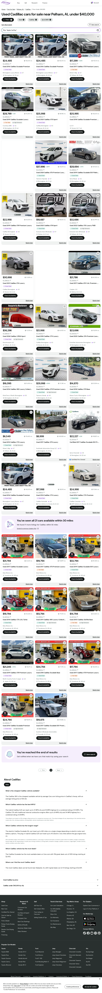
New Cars (4, 909)
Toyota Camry (5, 962)
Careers (51, 976)
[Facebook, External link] (88, 933)
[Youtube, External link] (91, 933)
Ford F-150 (38, 958)
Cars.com (17, 986)
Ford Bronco (39, 955)
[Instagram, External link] (95, 933)
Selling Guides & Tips (40, 917)
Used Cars (4, 905)
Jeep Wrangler (56, 952)
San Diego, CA (71, 928)
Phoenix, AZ (70, 915)
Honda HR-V (22, 965)
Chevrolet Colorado (75, 967)
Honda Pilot (21, 962)
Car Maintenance (55, 924)
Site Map (53, 927)
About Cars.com (16, 976)
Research (34, 3)
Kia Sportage (90, 952)
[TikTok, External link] (84, 933)
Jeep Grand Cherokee (59, 955)
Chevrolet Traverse (75, 960)
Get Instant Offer (39, 909)
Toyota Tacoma (6, 958)
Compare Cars (22, 918)
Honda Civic (22, 955)
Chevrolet (72, 948)
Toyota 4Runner (6, 965)
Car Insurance (54, 921)
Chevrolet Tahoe (74, 964)
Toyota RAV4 (5, 952)
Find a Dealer (5, 921)
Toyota (3, 948)
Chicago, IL (70, 905)
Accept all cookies (91, 987)
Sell (26, 3)
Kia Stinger (89, 958)
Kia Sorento (89, 955)
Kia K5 (88, 962)
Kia (87, 948)
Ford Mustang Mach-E (42, 962)
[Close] (100, 979)
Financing (4, 935)
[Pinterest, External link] (99, 933)
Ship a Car (53, 914)
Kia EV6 (88, 965)
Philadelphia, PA (71, 922)
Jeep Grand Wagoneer (59, 962)
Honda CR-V (22, 952)
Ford (36, 948)
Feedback (88, 976)
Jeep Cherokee (57, 965)
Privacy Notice (24, 984)
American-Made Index (24, 928)
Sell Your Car (38, 905)
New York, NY (71, 925)
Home (3, 9)
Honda (20, 948)
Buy (18, 3)
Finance (44, 3)
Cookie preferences (72, 987)
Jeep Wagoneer (57, 958)
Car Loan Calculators (56, 905)
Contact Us (26, 976)
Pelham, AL (20, 9)
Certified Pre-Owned (7, 912)
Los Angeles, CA (71, 912)
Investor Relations (38, 976)
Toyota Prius (5, 955)
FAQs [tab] (7, 784)
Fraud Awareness (77, 976)
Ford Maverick (39, 952)
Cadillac (28, 9)
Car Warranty (54, 917)
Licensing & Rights (61, 976)
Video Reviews (22, 931)
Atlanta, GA (70, 919)
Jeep (53, 948)
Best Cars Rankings (24, 921)
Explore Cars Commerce (90, 905)
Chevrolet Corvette (75, 952)
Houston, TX (70, 909)
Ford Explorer (39, 965)
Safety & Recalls (22, 925)
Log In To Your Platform (90, 909)
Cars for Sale (11, 9)
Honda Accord (22, 958)
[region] (51, 985)
